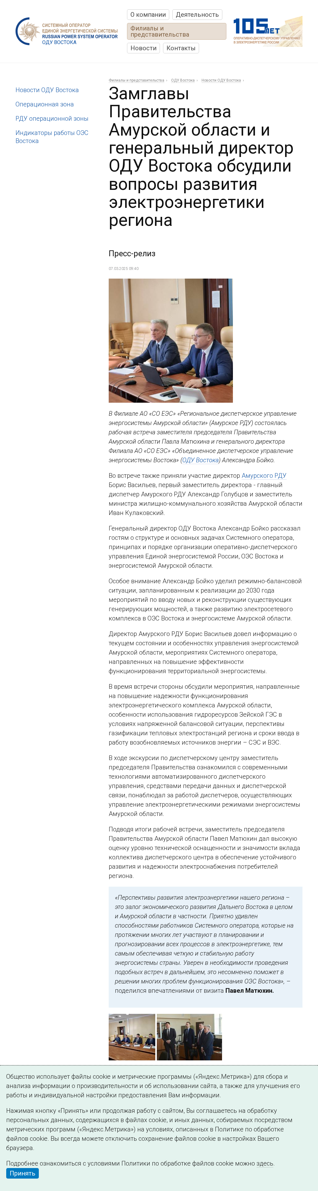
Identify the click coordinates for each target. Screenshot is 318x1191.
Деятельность (197, 14)
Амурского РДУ (264, 475)
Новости (143, 48)
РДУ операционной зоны (52, 118)
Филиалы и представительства (159, 31)
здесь (265, 1163)
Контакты (181, 48)
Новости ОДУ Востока (47, 90)
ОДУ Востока (183, 80)
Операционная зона (45, 104)
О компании (148, 14)
